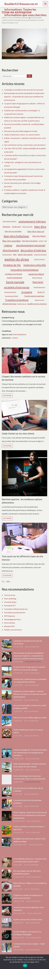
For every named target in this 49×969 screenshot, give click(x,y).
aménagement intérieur (32, 221)
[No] (46, 962)
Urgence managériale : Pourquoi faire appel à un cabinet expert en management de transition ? (30, 752)
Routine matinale (37, 277)
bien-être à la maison (30, 241)
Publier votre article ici (13, 630)
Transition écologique (16, 299)
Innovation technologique (25, 269)
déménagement (7, 254)
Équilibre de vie (21, 304)
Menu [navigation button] (45, 4)
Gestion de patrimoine (40, 254)
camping (41, 241)
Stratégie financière (39, 287)
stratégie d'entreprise (16, 287)
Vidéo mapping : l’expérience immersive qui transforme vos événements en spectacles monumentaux (30, 815)
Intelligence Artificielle (13, 274)
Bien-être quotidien (11, 241)
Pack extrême (9, 623)
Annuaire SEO (9, 626)
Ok (25, 965)
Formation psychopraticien (14, 612)
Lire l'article (7, 395)
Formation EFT (10, 605)
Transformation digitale (11, 296)
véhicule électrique (9, 304)
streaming (26, 292)
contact (15, 338)
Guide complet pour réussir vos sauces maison (22, 134)
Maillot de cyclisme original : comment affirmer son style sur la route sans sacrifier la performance (30, 694)
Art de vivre (16, 227)
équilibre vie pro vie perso (37, 304)
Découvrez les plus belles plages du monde (20, 131)
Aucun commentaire (32, 647)
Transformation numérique (34, 296)
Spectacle (37, 282)
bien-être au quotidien (13, 231)
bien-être (40, 226)
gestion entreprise (39, 259)
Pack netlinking (10, 598)
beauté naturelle (27, 226)
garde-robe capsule (25, 254)
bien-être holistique (16, 236)
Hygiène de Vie (12, 265)
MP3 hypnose (9, 616)
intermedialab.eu (19, 334)
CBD (45, 241)
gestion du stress (17, 259)
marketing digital (36, 274)
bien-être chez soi (35, 231)
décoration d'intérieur (33, 250)
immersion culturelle (34, 265)
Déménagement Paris (12, 619)
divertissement (11, 250)
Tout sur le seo (9, 595)
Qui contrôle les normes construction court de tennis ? (25, 145)
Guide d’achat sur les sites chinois (18, 433)
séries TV (41, 292)
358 (7, 581)
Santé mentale (15, 282)
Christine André (10, 602)
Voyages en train (39, 300)
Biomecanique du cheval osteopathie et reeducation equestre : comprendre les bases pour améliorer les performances (24, 96)
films (15, 254)
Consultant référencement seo (16, 609)
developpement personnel (30, 245)
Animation (6, 227)
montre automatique (14, 278)
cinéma (8, 245)
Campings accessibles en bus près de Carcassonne (23, 90)
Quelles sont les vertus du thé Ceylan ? (28, 919)
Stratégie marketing (10, 292)
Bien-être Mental (39, 236)
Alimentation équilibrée (9, 221)
